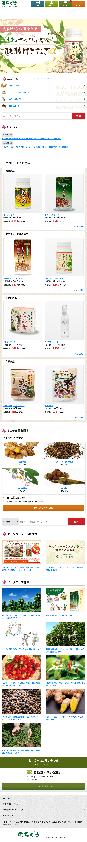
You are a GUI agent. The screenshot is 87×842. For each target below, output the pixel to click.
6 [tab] (51, 78)
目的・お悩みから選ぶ (43, 508)
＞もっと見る (78, 226)
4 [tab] (44, 78)
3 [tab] (41, 78)
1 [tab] (34, 78)
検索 (76, 521)
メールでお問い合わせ (43, 786)
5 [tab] (48, 78)
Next (4, 74)
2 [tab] (38, 78)
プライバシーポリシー (66, 821)
